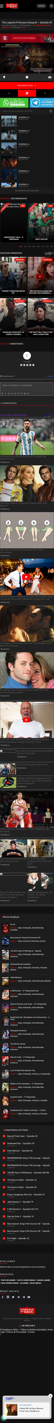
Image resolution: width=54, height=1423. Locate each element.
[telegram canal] (18, 1297)
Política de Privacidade (16, 1332)
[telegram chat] (23, 1297)
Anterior (9, 93)
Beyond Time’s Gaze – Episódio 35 (22, 1136)
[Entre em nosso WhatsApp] (14, 103)
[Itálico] (5, 393)
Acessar (50, 376)
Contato (31, 1332)
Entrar (41, 6)
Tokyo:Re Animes (8, 1280)
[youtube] (29, 1297)
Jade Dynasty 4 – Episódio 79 (20, 1202)
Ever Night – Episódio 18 (18, 1238)
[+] (27, 393)
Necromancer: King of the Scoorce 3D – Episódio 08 (29, 1231)
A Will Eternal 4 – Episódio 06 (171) (22, 1209)
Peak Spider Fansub (9, 1283)
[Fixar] (12, 393)
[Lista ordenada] (15, 393)
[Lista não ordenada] (18, 393)
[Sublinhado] (8, 393)
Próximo (45, 93)
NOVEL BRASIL (35, 1283)
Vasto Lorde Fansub (26, 1280)
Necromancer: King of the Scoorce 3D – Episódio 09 (29, 1224)
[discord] (8, 1297)
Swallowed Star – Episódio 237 (20, 1143)
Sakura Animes (43, 1280)
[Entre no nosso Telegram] (42, 103)
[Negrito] (2, 393)
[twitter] (13, 1297)
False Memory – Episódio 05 (19, 1151)
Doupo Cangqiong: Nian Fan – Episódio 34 (25, 1194)
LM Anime (24, 1283)
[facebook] (2, 1297)
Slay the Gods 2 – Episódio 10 (20, 1216)
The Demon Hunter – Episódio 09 (21, 1187)
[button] (20, 247)
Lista (27, 93)
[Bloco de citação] (21, 393)
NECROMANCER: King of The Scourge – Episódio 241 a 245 (29, 1158)
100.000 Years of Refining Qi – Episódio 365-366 (28, 1172)
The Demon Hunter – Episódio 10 (21, 1180)
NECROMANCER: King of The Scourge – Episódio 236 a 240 (29, 1165)
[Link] (24, 393)
